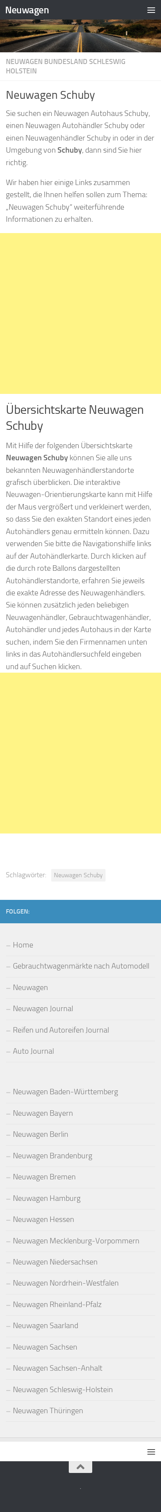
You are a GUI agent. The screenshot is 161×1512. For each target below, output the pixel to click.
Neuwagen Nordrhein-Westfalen (66, 1283)
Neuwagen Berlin (40, 1134)
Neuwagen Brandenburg (52, 1155)
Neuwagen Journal (43, 1008)
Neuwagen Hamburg (46, 1198)
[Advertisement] (80, 313)
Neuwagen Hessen (43, 1219)
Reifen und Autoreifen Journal (61, 1030)
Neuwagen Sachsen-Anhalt (57, 1368)
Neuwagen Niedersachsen (55, 1261)
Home (23, 944)
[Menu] (151, 10)
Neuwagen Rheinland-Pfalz (57, 1304)
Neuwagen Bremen (44, 1176)
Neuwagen (27, 10)
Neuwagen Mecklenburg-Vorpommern (76, 1240)
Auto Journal (33, 1051)
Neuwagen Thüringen (48, 1410)
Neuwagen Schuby (78, 875)
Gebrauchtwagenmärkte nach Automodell (81, 966)
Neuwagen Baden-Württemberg (65, 1091)
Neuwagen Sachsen (45, 1347)
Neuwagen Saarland (45, 1325)
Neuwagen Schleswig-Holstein (63, 1389)
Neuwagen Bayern (43, 1113)
